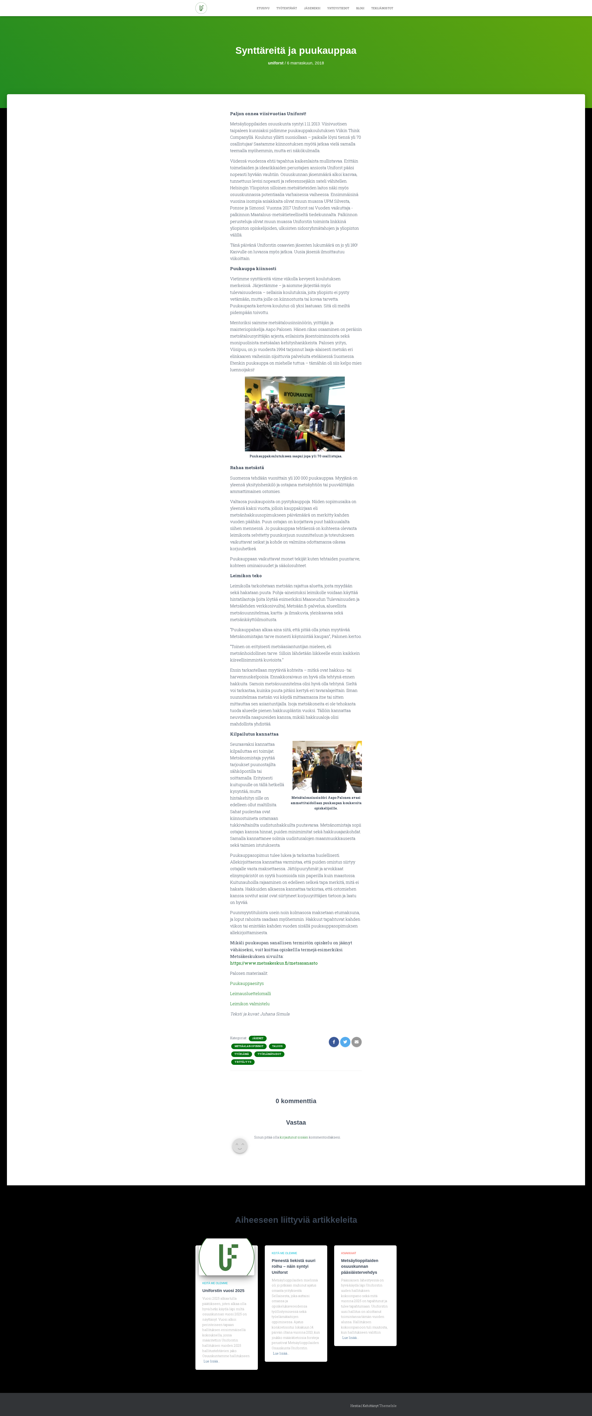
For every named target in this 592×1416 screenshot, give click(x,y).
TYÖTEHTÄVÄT (286, 8)
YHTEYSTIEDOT (338, 8)
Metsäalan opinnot (248, 1046)
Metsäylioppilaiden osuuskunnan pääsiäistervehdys (359, 1266)
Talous (277, 1046)
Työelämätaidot (269, 1054)
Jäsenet (257, 1038)
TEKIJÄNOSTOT (382, 8)
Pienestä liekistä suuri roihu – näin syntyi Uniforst (293, 1266)
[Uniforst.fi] (201, 8)
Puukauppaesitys (247, 983)
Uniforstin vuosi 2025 (223, 1290)
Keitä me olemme (215, 1283)
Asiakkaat (348, 1253)
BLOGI (360, 8)
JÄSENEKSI (312, 8)
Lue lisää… (212, 1361)
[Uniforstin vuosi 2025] (226, 1256)
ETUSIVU (263, 8)
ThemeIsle (388, 1406)
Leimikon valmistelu (250, 1003)
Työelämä (241, 1054)
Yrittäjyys (242, 1061)
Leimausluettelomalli (250, 993)
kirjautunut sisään (294, 1137)
